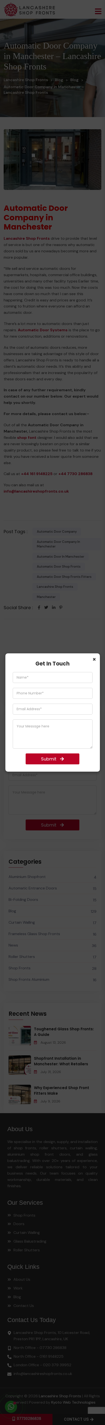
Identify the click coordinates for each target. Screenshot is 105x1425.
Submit (48, 759)
